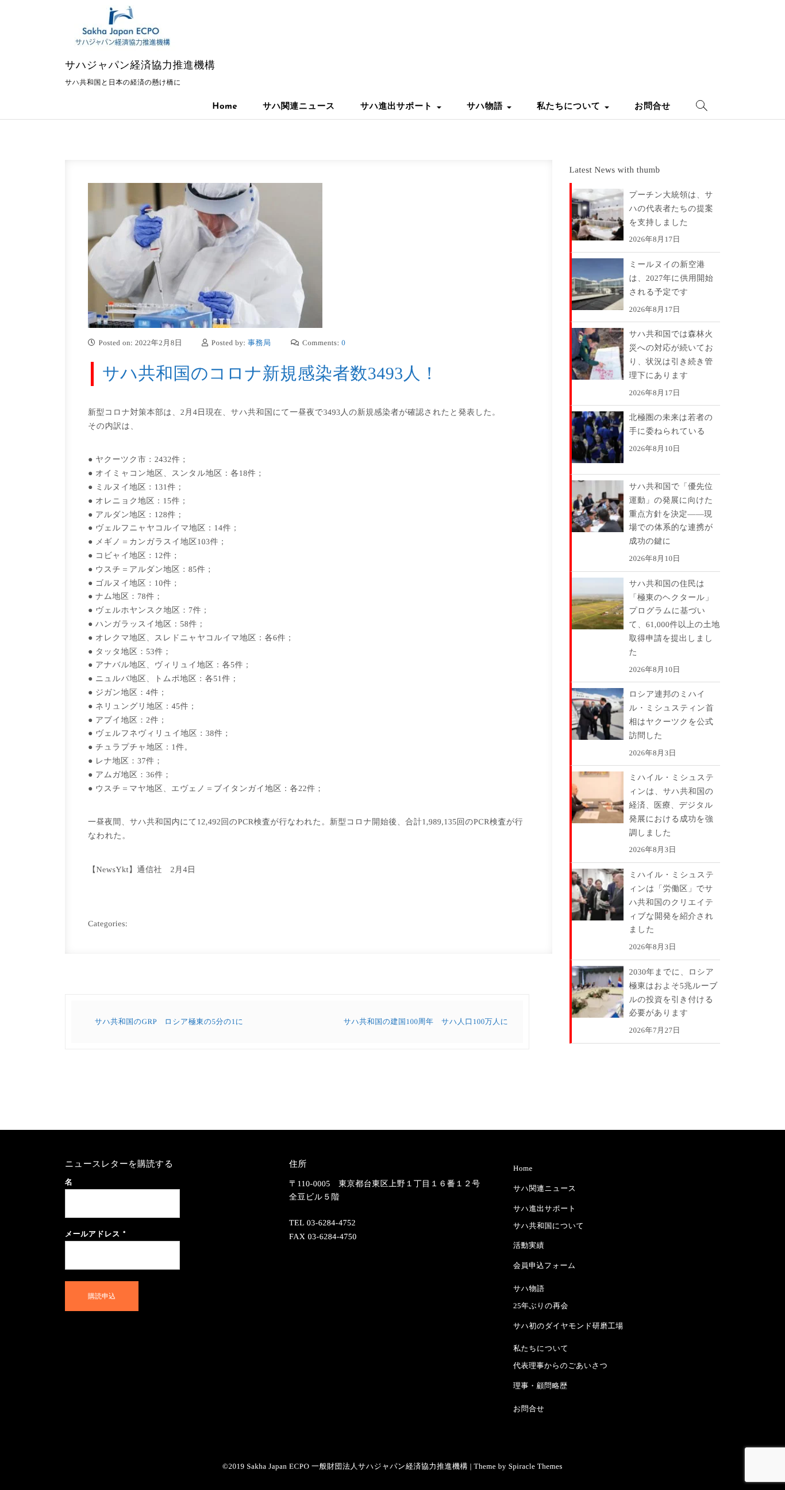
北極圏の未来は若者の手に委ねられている (671, 425)
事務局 (259, 342)
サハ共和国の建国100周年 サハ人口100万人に (426, 1021)
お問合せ (652, 106)
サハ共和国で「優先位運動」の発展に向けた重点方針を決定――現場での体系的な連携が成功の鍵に (671, 514)
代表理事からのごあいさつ (560, 1365)
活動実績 (528, 1245)
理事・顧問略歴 (540, 1385)
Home (224, 106)
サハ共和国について (548, 1225)
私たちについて (570, 106)
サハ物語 (486, 106)
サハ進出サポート (398, 106)
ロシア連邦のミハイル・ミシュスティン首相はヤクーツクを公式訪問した (671, 715)
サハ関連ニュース (299, 106)
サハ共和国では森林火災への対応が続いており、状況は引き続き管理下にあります (671, 355)
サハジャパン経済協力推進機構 (140, 65)
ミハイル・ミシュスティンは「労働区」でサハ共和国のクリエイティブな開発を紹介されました (671, 902)
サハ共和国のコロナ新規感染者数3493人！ (270, 373)
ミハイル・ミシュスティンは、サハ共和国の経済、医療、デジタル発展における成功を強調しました (671, 805)
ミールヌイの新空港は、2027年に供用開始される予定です (671, 279)
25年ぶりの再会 (540, 1305)
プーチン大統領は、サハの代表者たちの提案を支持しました (671, 209)
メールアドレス (95, 1235)
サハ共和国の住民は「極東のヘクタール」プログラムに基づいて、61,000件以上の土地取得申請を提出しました (674, 618)
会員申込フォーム (544, 1265)
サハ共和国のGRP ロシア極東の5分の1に (169, 1021)
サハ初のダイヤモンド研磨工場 (568, 1325)
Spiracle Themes (536, 1466)
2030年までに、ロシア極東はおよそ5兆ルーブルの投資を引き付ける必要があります (673, 993)
